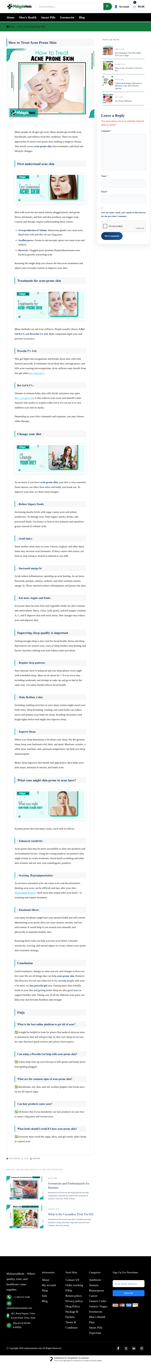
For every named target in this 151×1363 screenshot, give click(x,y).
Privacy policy (74, 1301)
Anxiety (94, 1285)
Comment (106, 131)
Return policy (73, 1295)
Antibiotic (95, 1279)
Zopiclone (95, 1332)
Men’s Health (27, 17)
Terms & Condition (71, 1325)
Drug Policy (72, 1306)
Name (104, 176)
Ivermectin (67, 17)
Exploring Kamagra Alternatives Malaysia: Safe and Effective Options (128, 86)
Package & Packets (71, 1314)
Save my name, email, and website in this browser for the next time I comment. (123, 214)
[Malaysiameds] (19, 6)
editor (36, 1159)
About (45, 1279)
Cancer (93, 1295)
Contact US (72, 1279)
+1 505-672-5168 (21, 1297)
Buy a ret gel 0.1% (24, 398)
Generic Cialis (97, 1301)
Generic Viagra (98, 1306)
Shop (45, 1290)
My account (49, 1285)
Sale (44, 1295)
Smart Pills (48, 17)
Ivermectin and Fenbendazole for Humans (68, 1185)
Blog (82, 17)
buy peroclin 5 (36, 373)
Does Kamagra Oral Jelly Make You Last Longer (128, 54)
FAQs (68, 1290)
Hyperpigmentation (25, 892)
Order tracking (74, 1285)
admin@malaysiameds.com (19, 1308)
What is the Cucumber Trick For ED (70, 1214)
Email (104, 192)
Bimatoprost (96, 1290)
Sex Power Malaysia (123, 101)
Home (10, 17)
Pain (91, 1322)
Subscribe (128, 1293)
